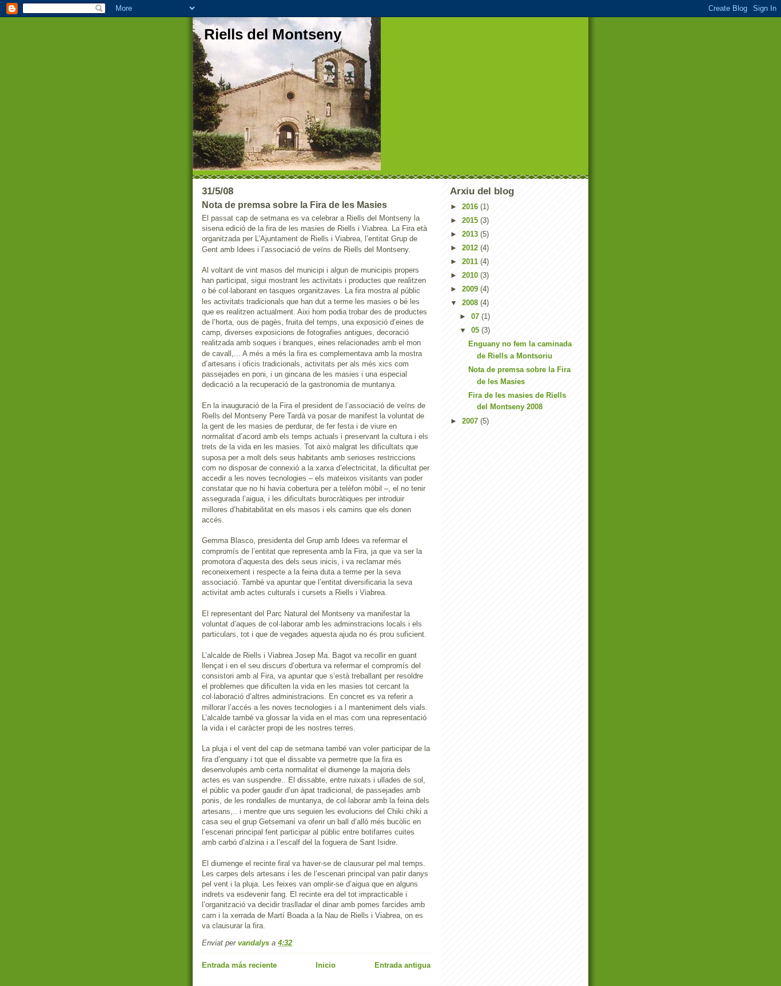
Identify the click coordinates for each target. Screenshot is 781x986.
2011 (471, 261)
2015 (471, 220)
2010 (471, 275)
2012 (471, 247)
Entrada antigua (402, 965)
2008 (471, 302)
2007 (471, 421)
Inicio (326, 965)
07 (476, 316)
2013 (471, 234)
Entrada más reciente (239, 965)
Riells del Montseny (272, 34)
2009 (471, 289)
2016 (471, 206)
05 (476, 330)
